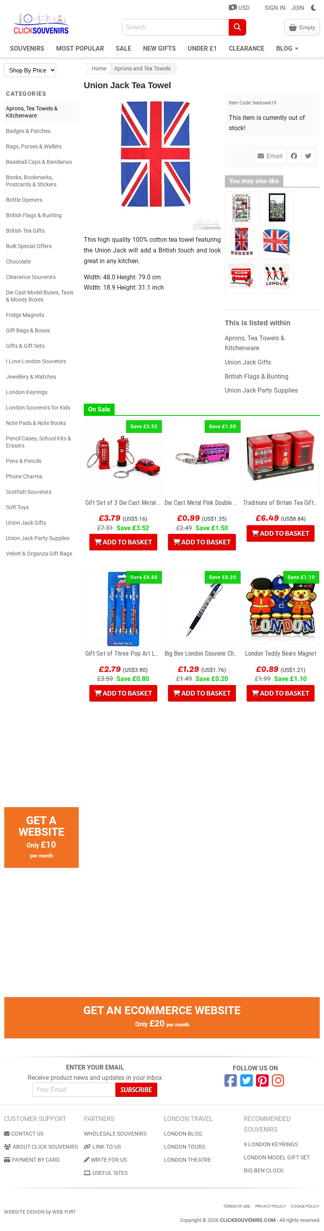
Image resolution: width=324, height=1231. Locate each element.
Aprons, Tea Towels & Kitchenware (32, 112)
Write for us (109, 1160)
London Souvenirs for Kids (38, 407)
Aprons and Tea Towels (142, 68)
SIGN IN (275, 7)
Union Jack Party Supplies (38, 538)
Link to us (106, 1147)
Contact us (27, 1133)
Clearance (246, 48)
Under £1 (202, 48)
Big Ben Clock (264, 1170)
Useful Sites (110, 1173)
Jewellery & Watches (31, 377)
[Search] (237, 27)
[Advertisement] (41, 688)
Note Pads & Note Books (36, 423)
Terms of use (236, 1206)
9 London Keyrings (271, 1144)
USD (243, 7)
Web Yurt (64, 1212)
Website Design (24, 1212)
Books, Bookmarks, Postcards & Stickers (31, 181)
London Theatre (187, 1160)
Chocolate (18, 261)
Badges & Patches (28, 131)
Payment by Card (36, 1160)
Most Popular (80, 48)
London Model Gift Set (277, 1157)
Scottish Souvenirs (28, 492)
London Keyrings (26, 392)
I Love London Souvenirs (36, 361)
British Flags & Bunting (34, 215)
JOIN (297, 7)
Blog (285, 48)
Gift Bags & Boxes (28, 330)
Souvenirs (27, 48)
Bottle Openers (24, 200)
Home (99, 68)
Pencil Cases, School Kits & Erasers (38, 442)
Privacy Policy (270, 1206)
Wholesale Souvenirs (115, 1133)
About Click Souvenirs (45, 1147)
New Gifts (159, 48)
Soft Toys (17, 507)
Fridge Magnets (25, 315)
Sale (123, 48)
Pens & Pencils (23, 461)
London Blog (183, 1133)
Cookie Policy (305, 1206)
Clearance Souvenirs (31, 277)
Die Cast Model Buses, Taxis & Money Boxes (39, 296)
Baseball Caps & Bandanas (39, 162)
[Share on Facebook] (294, 156)
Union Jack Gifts (26, 523)
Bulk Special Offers (29, 246)
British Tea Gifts (25, 231)
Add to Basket (127, 542)
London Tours (184, 1147)
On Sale (99, 409)
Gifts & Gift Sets (25, 346)
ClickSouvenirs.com (247, 1220)
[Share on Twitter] (308, 156)
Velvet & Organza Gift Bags (39, 553)
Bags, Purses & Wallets (34, 146)
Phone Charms (24, 476)
